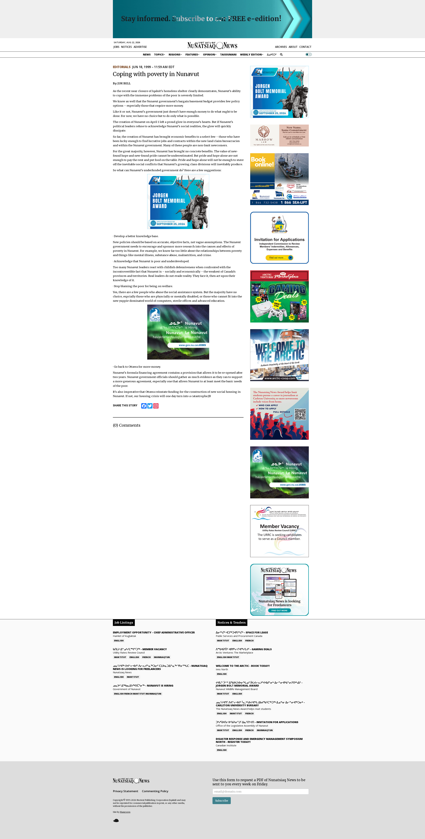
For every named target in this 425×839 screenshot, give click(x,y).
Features (191, 54)
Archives (281, 46)
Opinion (209, 54)
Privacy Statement (125, 791)
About (293, 46)
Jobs (116, 46)
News (147, 54)
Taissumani (228, 54)
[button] (116, 820)
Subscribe (221, 800)
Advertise (140, 46)
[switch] (308, 54)
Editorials (121, 67)
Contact (305, 46)
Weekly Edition (251, 54)
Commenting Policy (155, 791)
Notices (126, 46)
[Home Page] (212, 45)
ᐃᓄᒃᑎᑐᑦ (272, 54)
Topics (159, 54)
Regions (174, 54)
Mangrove (125, 812)
